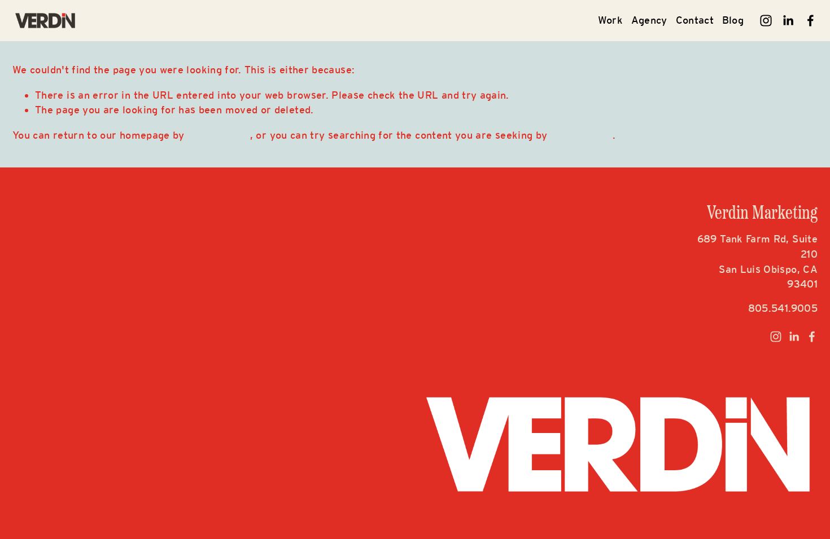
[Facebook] (810, 21)
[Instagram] (766, 21)
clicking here (218, 135)
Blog (733, 20)
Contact (695, 20)
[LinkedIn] (788, 21)
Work (610, 20)
